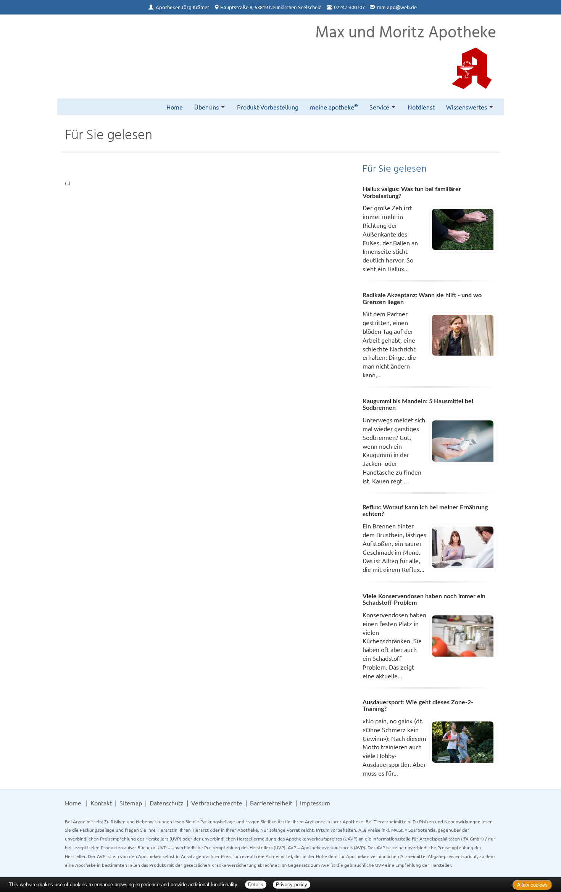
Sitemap (130, 803)
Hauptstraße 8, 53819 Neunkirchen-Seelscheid (271, 7)
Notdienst (421, 107)
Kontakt (101, 803)
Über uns (206, 107)
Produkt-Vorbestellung (267, 107)
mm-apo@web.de (397, 7)
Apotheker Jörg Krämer (182, 7)
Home (174, 107)
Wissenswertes (466, 107)
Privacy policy (291, 884)
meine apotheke (334, 106)
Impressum (315, 803)
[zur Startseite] (74, 35)
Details (255, 884)
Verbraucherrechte (216, 803)
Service (379, 107)
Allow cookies (532, 885)
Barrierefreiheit (271, 803)
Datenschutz (167, 803)
